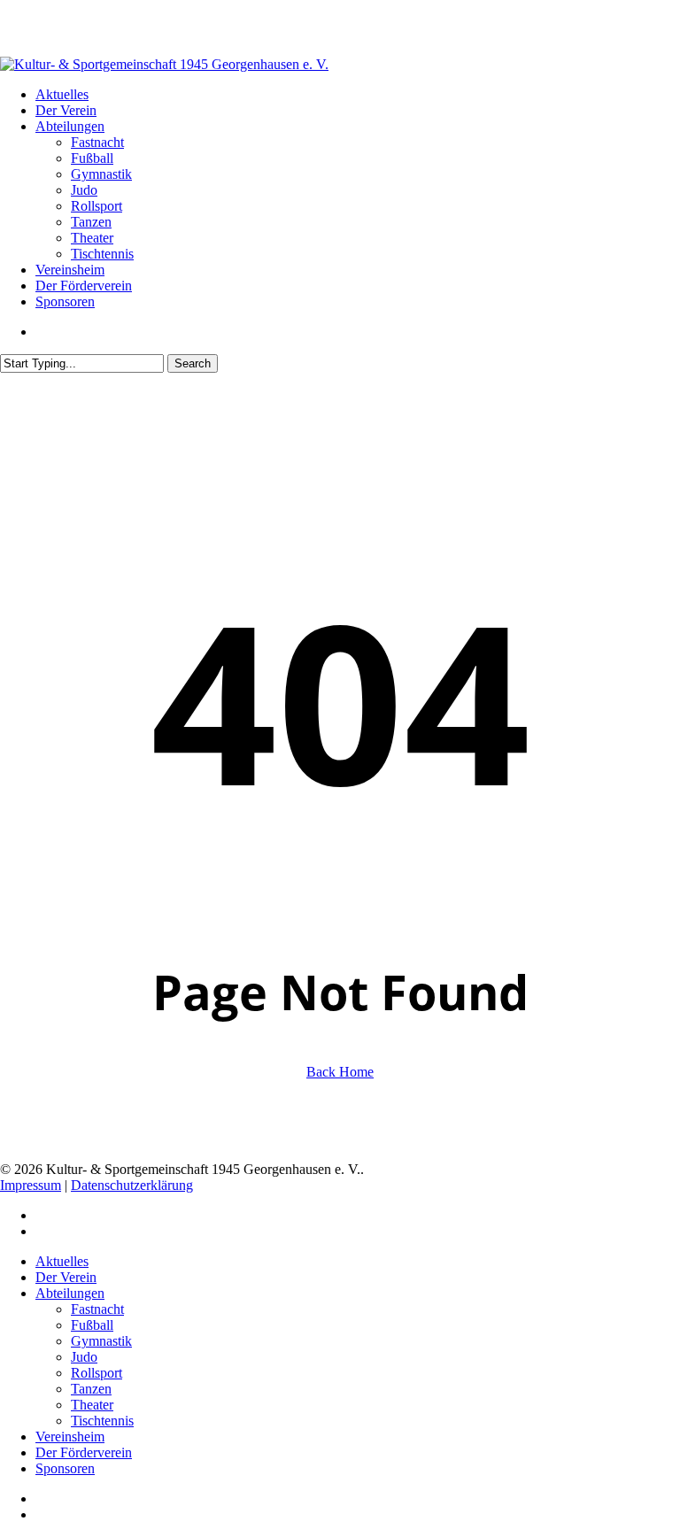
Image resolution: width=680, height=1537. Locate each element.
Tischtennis (102, 1420)
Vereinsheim (69, 1436)
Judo (84, 1356)
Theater (92, 1404)
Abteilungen (69, 1293)
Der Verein (66, 1277)
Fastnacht (97, 1309)
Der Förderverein (83, 1452)
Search (192, 363)
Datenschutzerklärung (132, 1185)
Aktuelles (62, 1261)
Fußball (92, 1324)
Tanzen (91, 1388)
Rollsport (96, 1372)
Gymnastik (101, 1340)
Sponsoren (65, 1468)
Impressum (30, 1185)
